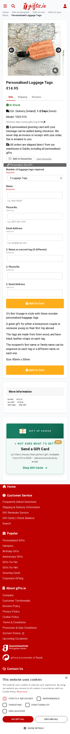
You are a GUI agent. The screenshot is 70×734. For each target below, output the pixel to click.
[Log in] (65, 6)
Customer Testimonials (16, 600)
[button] (35, 728)
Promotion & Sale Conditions (20, 627)
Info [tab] (10, 97)
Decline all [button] (51, 719)
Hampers (8, 545)
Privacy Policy (11, 611)
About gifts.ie (16, 588)
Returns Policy (11, 606)
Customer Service (19, 495)
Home (11, 486)
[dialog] (35, 704)
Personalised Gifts (14, 540)
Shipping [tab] (22, 97)
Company (8, 595)
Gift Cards (9, 518)
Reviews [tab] (36, 97)
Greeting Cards (11, 573)
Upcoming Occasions (15, 638)
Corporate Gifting (13, 578)
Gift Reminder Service (16, 512)
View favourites (43, 159)
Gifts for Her (10, 562)
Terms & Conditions (14, 622)
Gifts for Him (10, 567)
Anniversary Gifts (13, 556)
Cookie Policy (11, 617)
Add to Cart (36, 303)
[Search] (13, 6)
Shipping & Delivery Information (21, 507)
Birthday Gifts (11, 551)
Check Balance (25, 518)
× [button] (66, 678)
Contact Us (15, 669)
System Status (12, 633)
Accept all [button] (18, 719)
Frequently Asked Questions (19, 501)
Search (7, 523)
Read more (22, 691)
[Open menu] (5, 6)
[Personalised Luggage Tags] (34, 49)
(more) (52, 111)
